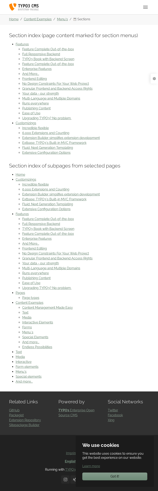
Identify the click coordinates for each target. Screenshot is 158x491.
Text (25, 312)
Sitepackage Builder (24, 425)
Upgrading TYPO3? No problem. (46, 118)
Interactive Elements (37, 322)
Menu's (21, 372)
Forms (27, 327)
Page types (30, 298)
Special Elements (35, 337)
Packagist (16, 415)
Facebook (115, 415)
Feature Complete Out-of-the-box (48, 49)
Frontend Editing (34, 79)
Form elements (27, 367)
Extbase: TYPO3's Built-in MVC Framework (54, 143)
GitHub (14, 410)
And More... (30, 74)
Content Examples (29, 303)
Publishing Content (36, 108)
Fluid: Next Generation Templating (47, 148)
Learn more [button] (91, 466)
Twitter (113, 410)
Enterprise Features (37, 69)
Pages (20, 293)
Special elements (29, 377)
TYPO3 (70, 469)
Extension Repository (25, 420)
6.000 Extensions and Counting (45, 133)
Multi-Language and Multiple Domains (51, 98)
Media (26, 317)
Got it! (114, 476)
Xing (111, 420)
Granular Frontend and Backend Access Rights (57, 89)
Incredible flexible (35, 128)
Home (20, 175)
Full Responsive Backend (41, 54)
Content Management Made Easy (47, 308)
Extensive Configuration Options (46, 153)
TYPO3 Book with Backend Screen (48, 59)
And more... (30, 342)
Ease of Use (31, 113)
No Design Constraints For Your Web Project (55, 84)
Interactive (23, 362)
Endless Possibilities (37, 347)
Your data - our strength (40, 93)
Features (22, 44)
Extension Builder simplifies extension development (61, 138)
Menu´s (27, 332)
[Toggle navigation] (145, 7)
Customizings (26, 123)
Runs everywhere (35, 103)
